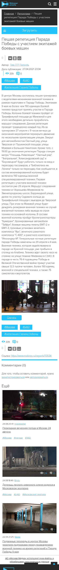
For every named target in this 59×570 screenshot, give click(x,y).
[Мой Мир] (19, 58)
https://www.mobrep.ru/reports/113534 (31, 355)
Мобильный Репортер (10, 4)
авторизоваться (39, 377)
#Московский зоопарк (34, 494)
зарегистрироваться (13, 377)
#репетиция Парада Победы (21, 87)
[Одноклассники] (15, 58)
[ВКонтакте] (10, 58)
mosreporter (20, 424)
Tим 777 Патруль (19, 64)
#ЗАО (28, 437)
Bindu (17, 480)
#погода (18, 437)
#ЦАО (26, 80)
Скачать (11, 317)
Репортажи (23, 13)
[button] (29, 296)
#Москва (9, 80)
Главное (9, 13)
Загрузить (29, 30)
